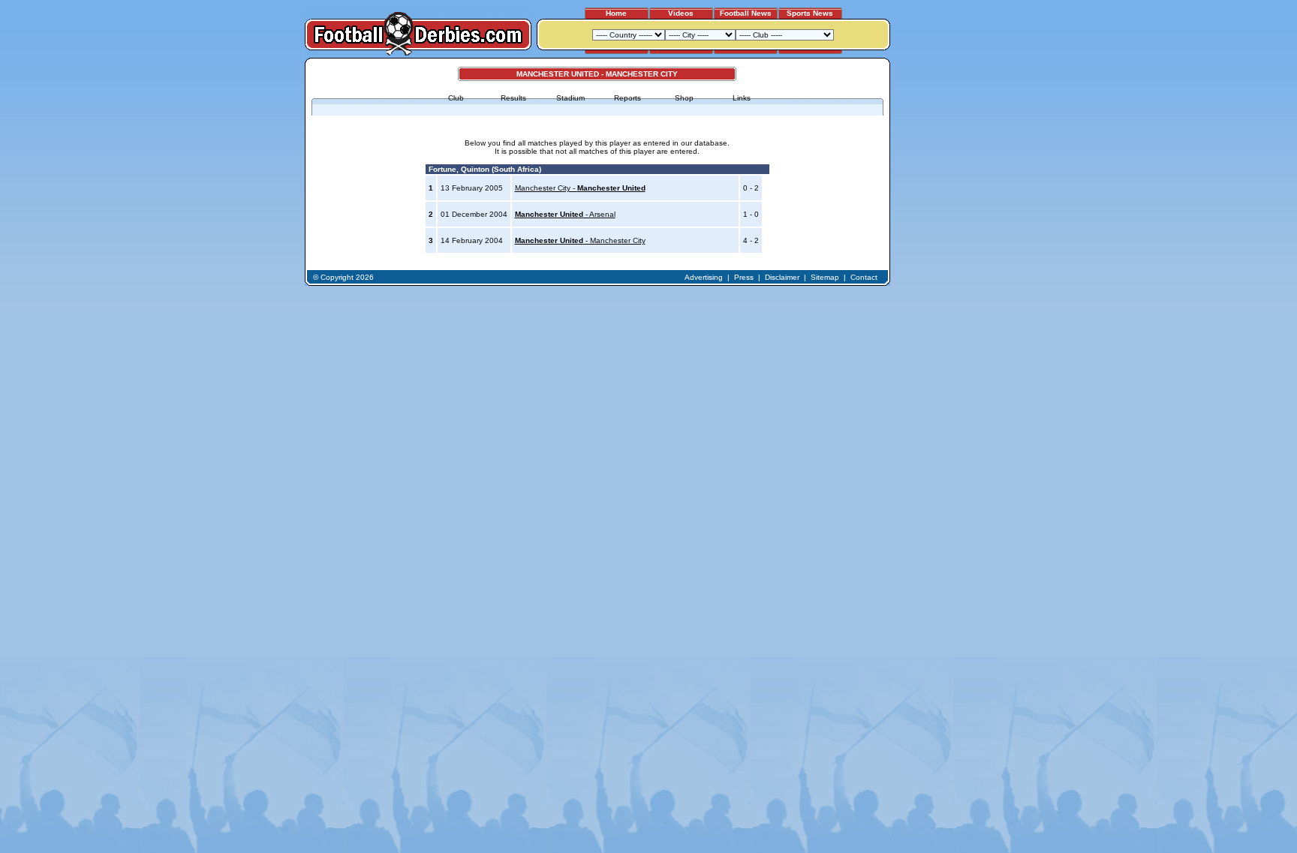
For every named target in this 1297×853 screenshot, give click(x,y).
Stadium (570, 98)
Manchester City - (580, 188)
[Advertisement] (947, 283)
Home (616, 13)
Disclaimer (782, 277)
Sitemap (825, 277)
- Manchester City (580, 240)
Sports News (810, 13)
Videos (681, 13)
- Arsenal (565, 214)
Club (456, 98)
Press (744, 277)
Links (742, 98)
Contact (863, 277)
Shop (684, 98)
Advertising (704, 277)
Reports (627, 98)
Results (513, 98)
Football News (746, 13)
